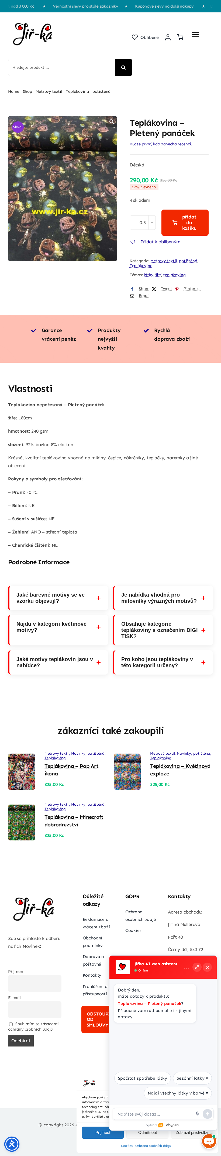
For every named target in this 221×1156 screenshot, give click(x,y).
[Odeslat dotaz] (207, 1114)
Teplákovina (141, 265)
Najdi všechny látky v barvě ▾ (178, 1093)
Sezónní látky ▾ (192, 1078)
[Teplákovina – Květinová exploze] (127, 757)
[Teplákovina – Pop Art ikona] (21, 757)
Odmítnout (147, 1132)
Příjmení (16, 971)
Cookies (127, 1146)
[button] (111, 121)
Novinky (78, 753)
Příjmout (102, 1132)
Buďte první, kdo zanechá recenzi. (161, 144)
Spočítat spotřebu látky (142, 1078)
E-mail (14, 997)
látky (148, 274)
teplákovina (174, 274)
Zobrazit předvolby (192, 1132)
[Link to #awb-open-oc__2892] (195, 34)
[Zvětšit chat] (197, 967)
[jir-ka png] (33, 17)
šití (158, 274)
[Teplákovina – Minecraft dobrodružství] (21, 808)
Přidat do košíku (189, 222)
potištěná (188, 260)
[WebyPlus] (169, 1125)
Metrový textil (163, 260)
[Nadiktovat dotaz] (197, 1114)
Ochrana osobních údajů (153, 1146)
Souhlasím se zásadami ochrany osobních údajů (33, 1026)
